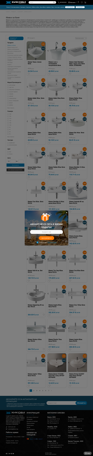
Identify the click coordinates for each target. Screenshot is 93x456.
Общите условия (51, 242)
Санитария (22, 7)
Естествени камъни (15, 7)
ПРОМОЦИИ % (80, 7)
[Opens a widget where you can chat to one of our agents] (88, 453)
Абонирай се (46, 238)
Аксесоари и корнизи (59, 7)
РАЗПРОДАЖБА (70, 7)
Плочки (8, 7)
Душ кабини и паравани (45, 7)
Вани (53, 7)
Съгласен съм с (47, 242)
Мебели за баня (35, 7)
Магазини (72, 2)
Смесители (28, 7)
